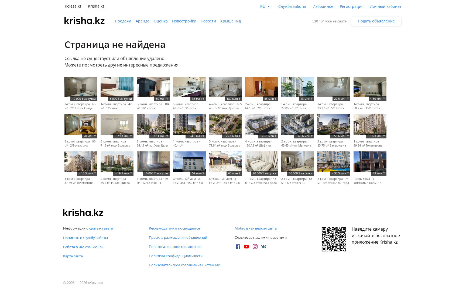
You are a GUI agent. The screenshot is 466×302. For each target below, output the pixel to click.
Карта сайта (73, 256)
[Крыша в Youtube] (246, 246)
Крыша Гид (230, 21)
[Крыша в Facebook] (238, 246)
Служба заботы (292, 6)
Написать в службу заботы (85, 237)
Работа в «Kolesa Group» (83, 246)
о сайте (92, 228)
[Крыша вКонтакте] (264, 246)
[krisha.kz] (83, 213)
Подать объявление (376, 21)
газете (107, 228)
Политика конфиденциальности (176, 255)
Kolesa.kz (73, 6)
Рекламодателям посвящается (174, 228)
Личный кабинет (386, 6)
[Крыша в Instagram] (255, 246)
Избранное (323, 6)
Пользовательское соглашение (175, 246)
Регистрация (352, 6)
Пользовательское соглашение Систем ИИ (185, 265)
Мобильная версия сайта (256, 228)
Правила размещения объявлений (178, 237)
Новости (208, 21)
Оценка (161, 21)
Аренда (142, 21)
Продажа (123, 21)
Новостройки (184, 21)
